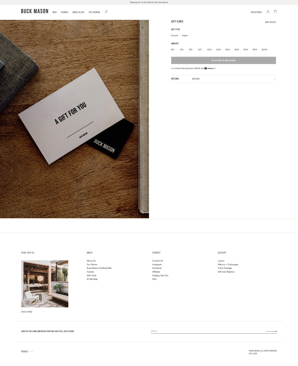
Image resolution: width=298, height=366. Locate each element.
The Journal (94, 12)
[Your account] (267, 11)
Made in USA (78, 12)
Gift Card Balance (226, 271)
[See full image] (142, 28)
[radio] (173, 49)
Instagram (157, 264)
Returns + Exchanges (228, 264)
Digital (184, 35)
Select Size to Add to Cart (223, 60)
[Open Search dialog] (106, 11)
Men (55, 12)
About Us (91, 260)
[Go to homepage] (34, 11)
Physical (174, 35)
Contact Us (157, 260)
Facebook (157, 267)
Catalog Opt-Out (160, 275)
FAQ (154, 278)
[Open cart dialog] (275, 11)
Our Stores (256, 12)
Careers (90, 271)
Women (64, 12)
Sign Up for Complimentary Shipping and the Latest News (47, 331)
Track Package (225, 267)
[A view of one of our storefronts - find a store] (44, 283)
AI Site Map (92, 278)
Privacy (24, 351)
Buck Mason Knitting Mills (99, 267)
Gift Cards (91, 275)
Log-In (221, 260)
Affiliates (156, 271)
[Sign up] (271, 331)
